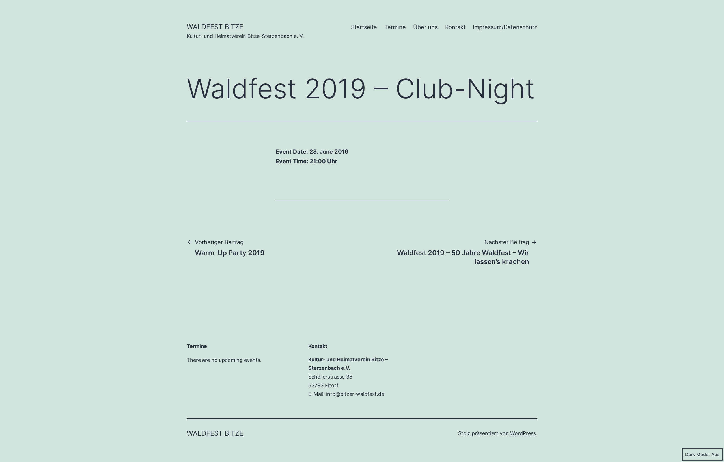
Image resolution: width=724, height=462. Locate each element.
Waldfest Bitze (215, 27)
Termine (395, 27)
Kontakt (455, 27)
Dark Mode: (697, 454)
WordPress (523, 433)
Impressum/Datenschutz (505, 27)
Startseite (364, 27)
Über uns (425, 27)
